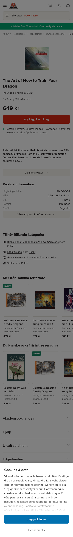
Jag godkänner (36, 519)
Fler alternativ (36, 530)
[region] (36, 500)
